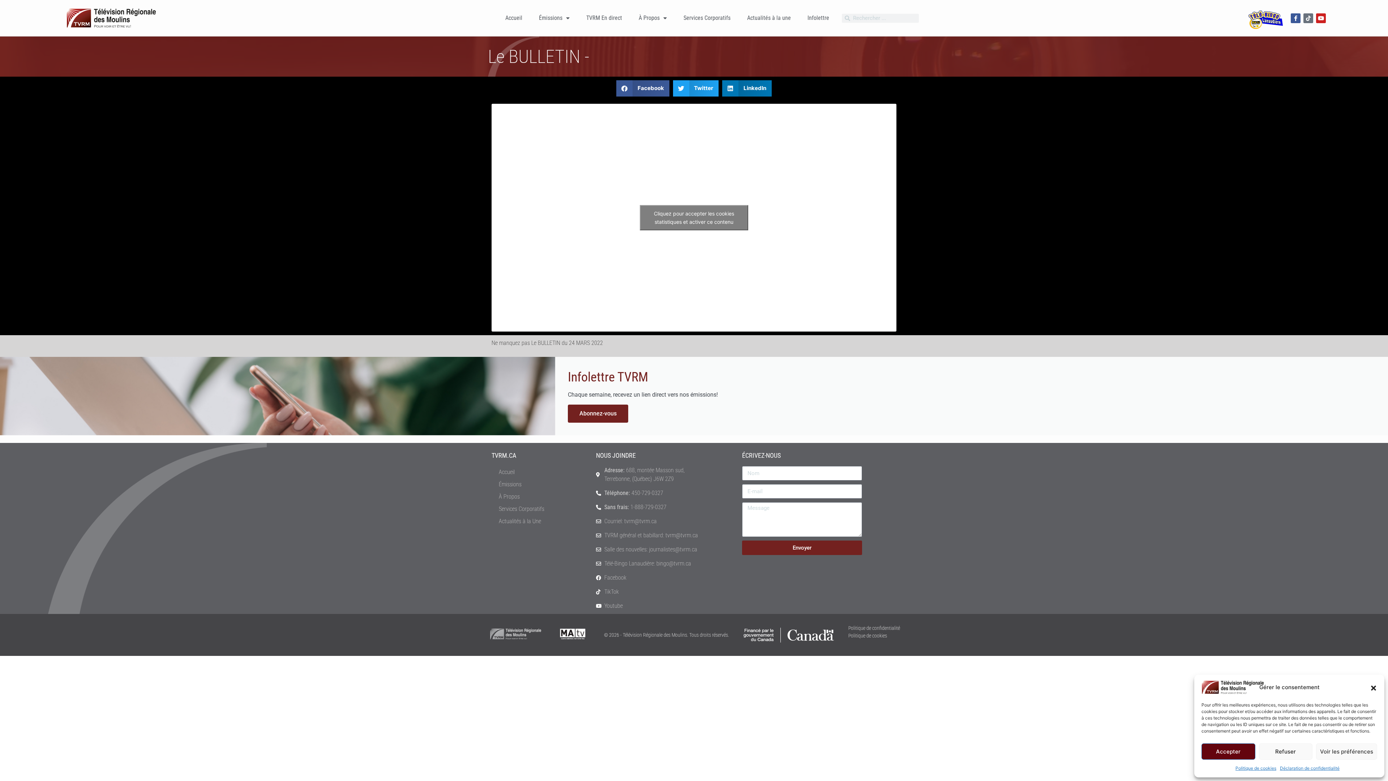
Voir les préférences (1346, 751)
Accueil (513, 17)
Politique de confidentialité (874, 628)
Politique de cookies (1255, 768)
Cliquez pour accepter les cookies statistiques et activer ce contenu (694, 217)
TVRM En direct (604, 17)
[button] (1373, 687)
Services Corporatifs (707, 17)
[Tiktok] (1308, 18)
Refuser (1285, 751)
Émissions (550, 17)
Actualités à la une (769, 17)
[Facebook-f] (1296, 18)
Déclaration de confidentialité (1310, 768)
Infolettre (818, 17)
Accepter (1228, 751)
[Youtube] (1321, 18)
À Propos (649, 17)
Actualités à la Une (520, 521)
